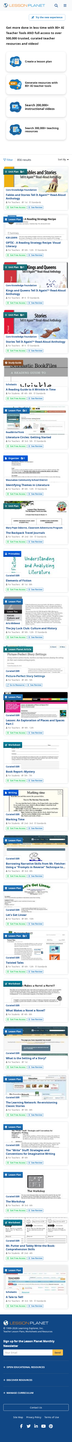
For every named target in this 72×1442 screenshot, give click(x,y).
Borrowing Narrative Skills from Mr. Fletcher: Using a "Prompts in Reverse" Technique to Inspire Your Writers (36, 867)
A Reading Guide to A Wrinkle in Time (31, 389)
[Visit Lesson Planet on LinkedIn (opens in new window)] (36, 1426)
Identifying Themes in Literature (27, 485)
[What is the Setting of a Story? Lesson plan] (36, 1050)
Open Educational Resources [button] (26, 1367)
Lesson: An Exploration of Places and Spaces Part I (35, 722)
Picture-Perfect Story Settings (25, 676)
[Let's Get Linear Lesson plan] (36, 907)
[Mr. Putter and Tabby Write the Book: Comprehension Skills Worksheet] (36, 1242)
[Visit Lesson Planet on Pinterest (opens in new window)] (50, 1426)
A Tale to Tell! (14, 1297)
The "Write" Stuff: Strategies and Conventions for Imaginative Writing (30, 1152)
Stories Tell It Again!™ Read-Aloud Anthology (35, 342)
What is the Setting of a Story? (26, 1058)
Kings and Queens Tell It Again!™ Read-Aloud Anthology (36, 292)
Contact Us (36, 1407)
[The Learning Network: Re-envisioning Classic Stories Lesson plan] (36, 1098)
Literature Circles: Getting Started (28, 437)
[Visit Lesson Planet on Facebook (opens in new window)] (21, 1426)
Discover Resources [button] (19, 1380)
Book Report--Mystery (20, 771)
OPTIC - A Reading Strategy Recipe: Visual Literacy (33, 244)
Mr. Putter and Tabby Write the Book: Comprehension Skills (30, 1247)
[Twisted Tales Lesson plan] (36, 959)
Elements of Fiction (18, 580)
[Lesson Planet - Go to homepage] (26, 5)
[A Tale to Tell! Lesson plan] (36, 1289)
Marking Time (15, 819)
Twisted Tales (15, 963)
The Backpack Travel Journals (25, 533)
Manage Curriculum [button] (20, 1392)
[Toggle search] (56, 5)
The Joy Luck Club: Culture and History (31, 628)
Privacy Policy (33, 1417)
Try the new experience (49, 17)
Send (58, 1352)
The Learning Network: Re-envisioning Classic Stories (31, 1104)
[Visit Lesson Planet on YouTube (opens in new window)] (43, 1426)
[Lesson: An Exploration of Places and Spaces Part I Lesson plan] (36, 716)
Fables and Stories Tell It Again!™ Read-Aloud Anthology (36, 196)
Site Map (18, 1417)
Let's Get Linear (16, 915)
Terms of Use (51, 1417)
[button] (65, 5)
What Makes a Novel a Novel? (25, 1010)
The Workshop (15, 1201)
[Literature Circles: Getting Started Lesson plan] (36, 429)
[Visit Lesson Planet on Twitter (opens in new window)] (28, 1426)
